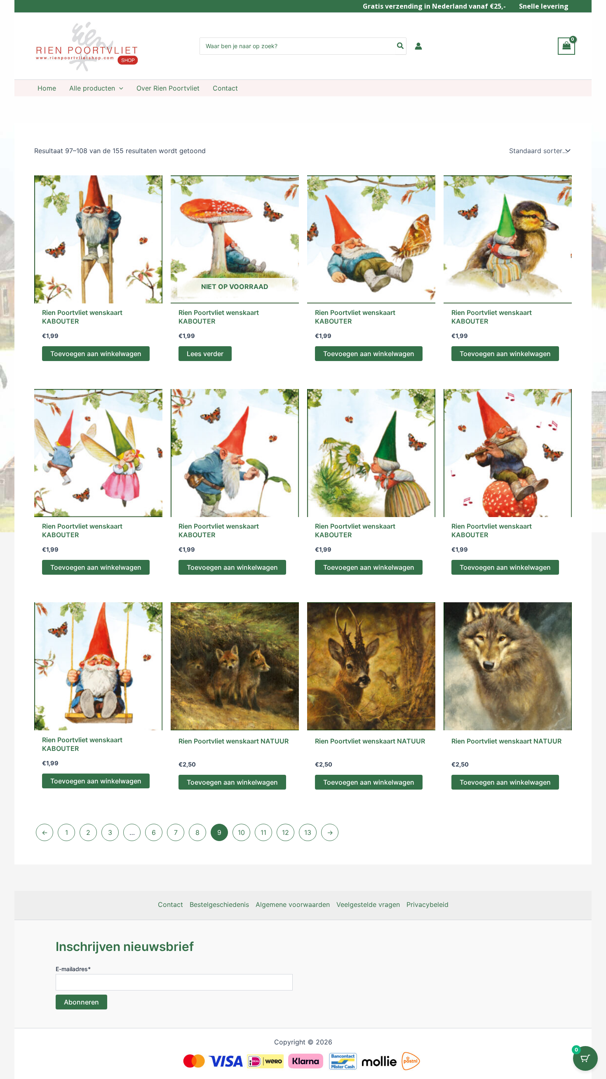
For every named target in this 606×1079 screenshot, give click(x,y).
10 (241, 832)
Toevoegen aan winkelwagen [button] (95, 354)
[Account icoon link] (418, 46)
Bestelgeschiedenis (219, 904)
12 (285, 832)
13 (307, 832)
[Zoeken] (400, 46)
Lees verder (205, 354)
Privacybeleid (427, 904)
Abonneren (81, 1002)
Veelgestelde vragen (368, 904)
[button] (119, 88)
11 (263, 832)
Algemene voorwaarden (293, 904)
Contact (170, 904)
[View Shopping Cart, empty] (566, 45)
